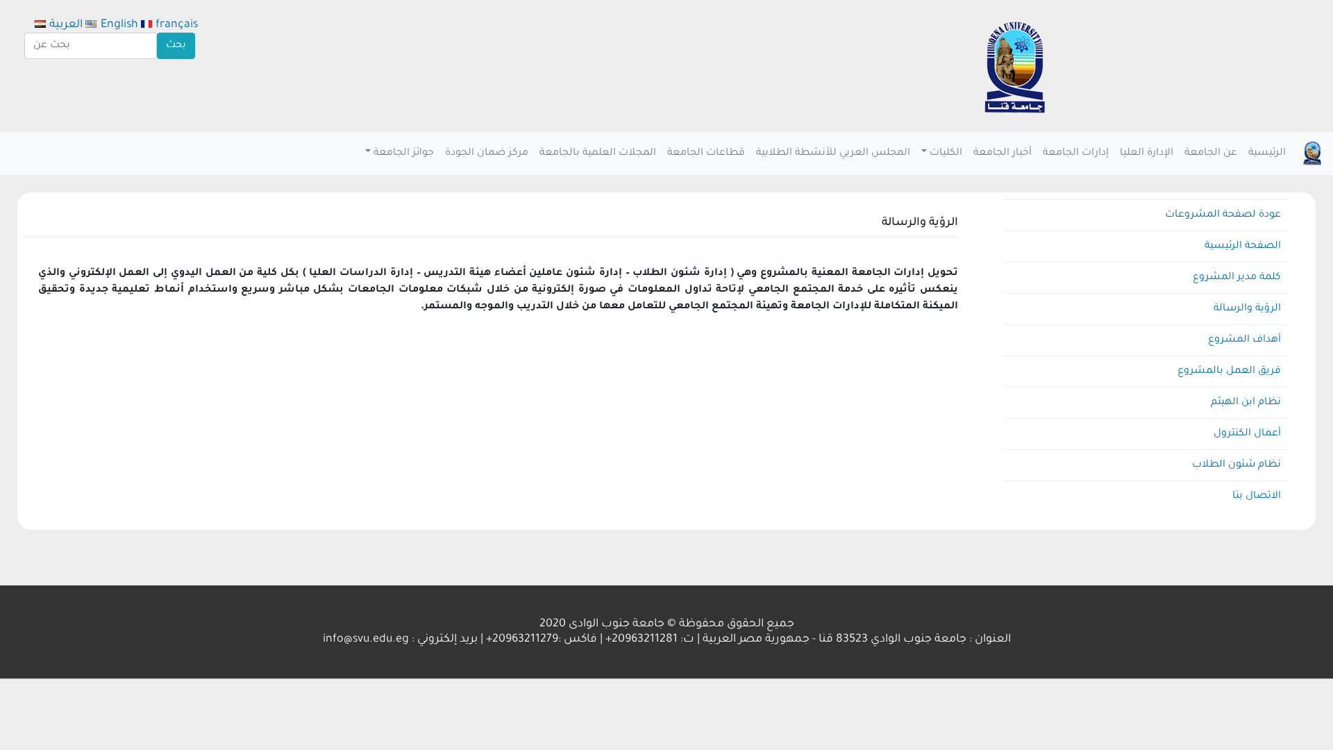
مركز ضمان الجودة (486, 153)
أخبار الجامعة (1002, 153)
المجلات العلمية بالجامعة (597, 153)
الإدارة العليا (1146, 153)
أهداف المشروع (1244, 340)
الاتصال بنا (1256, 496)
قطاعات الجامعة (706, 153)
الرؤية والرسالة (1247, 309)
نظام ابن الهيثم (1246, 402)
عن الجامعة (1210, 153)
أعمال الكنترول (1247, 434)
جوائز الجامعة (404, 153)
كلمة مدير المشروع (1237, 277)
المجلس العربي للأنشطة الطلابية (833, 153)
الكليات (946, 153)
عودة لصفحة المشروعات (1223, 215)
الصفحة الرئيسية (1243, 246)
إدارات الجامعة (1076, 153)
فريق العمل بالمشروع (1229, 371)
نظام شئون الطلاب (1236, 465)
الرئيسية (1267, 153)
